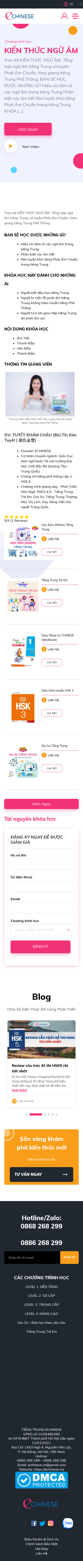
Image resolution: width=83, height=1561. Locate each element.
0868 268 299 (41, 1226)
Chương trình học (25, 921)
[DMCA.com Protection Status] (41, 1480)
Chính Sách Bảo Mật (42, 1544)
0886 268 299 (41, 1243)
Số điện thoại (21, 877)
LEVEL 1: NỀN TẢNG (42, 1287)
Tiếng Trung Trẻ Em (41, 1331)
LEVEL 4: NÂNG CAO (41, 1313)
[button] (27, 1114)
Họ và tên (18, 855)
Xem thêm (19, 1090)
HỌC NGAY (28, 129)
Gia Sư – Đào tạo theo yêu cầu (41, 1322)
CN (80, 4)
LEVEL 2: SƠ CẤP (41, 1295)
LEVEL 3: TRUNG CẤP (41, 1304)
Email (15, 899)
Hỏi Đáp (41, 1549)
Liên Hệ (41, 1553)
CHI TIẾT (52, 552)
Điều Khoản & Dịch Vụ (41, 1539)
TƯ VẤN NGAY (28, 1174)
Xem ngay (41, 803)
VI (71, 4)
